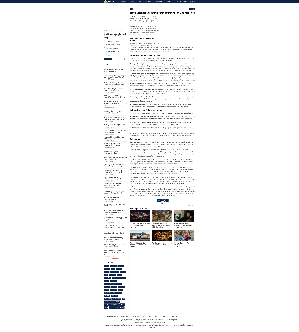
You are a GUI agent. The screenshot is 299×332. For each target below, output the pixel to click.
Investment (107, 286)
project (114, 292)
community (107, 269)
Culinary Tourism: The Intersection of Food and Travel (182, 245)
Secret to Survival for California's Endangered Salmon (115, 178)
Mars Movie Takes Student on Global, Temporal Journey (114, 165)
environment (113, 275)
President (107, 304)
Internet (116, 307)
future (112, 301)
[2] (161, 323)
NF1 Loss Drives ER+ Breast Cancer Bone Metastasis (113, 211)
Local (140, 1)
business (115, 278)
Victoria (117, 272)
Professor (123, 272)
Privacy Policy (124, 316)
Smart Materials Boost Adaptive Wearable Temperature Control (115, 192)
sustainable (114, 295)
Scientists (107, 301)
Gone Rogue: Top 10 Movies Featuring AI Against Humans (140, 225)
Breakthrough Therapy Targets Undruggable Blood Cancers (115, 77)
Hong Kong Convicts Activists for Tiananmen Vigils (115, 158)
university (121, 266)
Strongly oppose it (112, 51)
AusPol (120, 289)
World (132, 1)
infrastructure (118, 283)
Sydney (118, 301)
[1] (160, 323)
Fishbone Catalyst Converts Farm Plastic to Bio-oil (113, 90)
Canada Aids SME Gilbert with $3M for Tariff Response (114, 138)
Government (114, 266)
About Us (166, 316)
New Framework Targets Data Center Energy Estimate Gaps (114, 83)
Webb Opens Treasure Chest (114, 233)
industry (106, 289)
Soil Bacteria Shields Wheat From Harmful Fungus (113, 70)
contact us (191, 325)
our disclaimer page (150, 327)
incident (122, 307)
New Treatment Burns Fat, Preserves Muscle (113, 199)
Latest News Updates (111, 316)
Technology (159, 1)
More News (115, 258)
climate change (114, 304)
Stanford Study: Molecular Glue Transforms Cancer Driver (115, 131)
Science (169, 1)
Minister (120, 275)
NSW (112, 272)
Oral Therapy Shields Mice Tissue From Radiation (113, 144)
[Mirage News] (110, 1)
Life (177, 1)
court (111, 307)
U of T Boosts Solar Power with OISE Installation (115, 205)
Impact (106, 307)
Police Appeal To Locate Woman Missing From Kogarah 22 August (115, 219)
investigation (114, 289)
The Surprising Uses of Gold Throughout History (162, 244)
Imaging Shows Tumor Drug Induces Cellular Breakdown (114, 226)
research (107, 272)
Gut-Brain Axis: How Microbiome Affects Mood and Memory (183, 225)
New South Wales (109, 283)
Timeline (185, 1)
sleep (193, 205)
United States (108, 292)
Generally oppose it (113, 48)
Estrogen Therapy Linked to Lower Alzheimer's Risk (113, 112)
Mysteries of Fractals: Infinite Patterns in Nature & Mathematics (161, 225)
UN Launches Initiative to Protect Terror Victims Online (114, 96)
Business (148, 1)
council (120, 278)
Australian (119, 269)
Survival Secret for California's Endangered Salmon (114, 152)
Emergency (107, 295)
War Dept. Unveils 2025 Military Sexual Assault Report (115, 245)
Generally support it (113, 45)
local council (113, 280)
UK (125, 278)
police (113, 269)
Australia (107, 266)
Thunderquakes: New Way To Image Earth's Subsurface (114, 171)
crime (119, 292)
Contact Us (157, 316)
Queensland (107, 278)
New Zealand (108, 298)
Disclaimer (135, 316)
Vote (108, 59)
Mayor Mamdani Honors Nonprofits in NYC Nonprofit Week (114, 252)
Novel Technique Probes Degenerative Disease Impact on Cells (115, 103)
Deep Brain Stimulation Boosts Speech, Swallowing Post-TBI (115, 118)
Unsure (108, 55)
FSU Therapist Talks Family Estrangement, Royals (113, 239)
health (106, 275)
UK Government (117, 298)
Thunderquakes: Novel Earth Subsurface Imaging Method (114, 184)
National (123, 1)
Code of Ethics (146, 316)
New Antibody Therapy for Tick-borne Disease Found (115, 125)
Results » (120, 59)
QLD (124, 298)
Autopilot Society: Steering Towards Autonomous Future (139, 245)
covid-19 (106, 280)
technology (121, 286)
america (122, 304)
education (114, 286)
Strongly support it (112, 41)
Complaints (175, 316)
